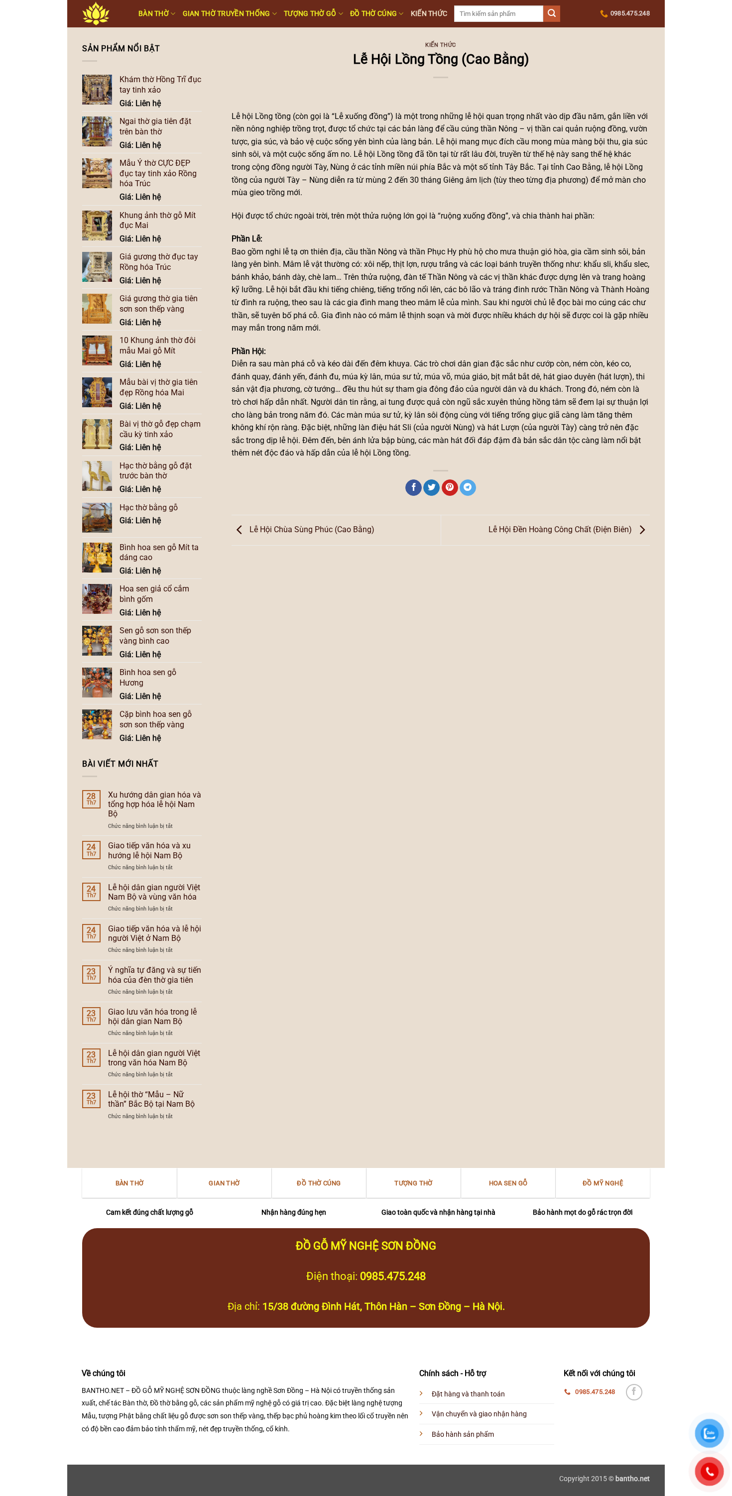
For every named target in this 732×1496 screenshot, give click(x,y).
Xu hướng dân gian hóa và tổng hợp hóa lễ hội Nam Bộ (154, 804)
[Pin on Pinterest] (450, 487)
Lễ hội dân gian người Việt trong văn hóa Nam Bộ (154, 1057)
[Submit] (551, 13)
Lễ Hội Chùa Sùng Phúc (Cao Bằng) (310, 529)
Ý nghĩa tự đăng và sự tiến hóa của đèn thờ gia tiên (154, 974)
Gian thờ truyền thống (226, 13)
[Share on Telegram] (468, 487)
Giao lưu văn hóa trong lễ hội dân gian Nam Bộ (152, 1016)
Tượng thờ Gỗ (310, 13)
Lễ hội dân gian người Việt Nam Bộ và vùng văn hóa (154, 892)
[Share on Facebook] (413, 487)
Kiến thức (429, 13)
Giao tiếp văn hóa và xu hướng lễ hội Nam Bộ (149, 850)
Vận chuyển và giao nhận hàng (479, 1414)
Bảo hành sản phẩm (463, 1434)
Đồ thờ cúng (373, 13)
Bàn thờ (153, 13)
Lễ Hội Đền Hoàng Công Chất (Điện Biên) (561, 529)
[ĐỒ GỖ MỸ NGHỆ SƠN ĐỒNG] (102, 13)
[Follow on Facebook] (634, 1392)
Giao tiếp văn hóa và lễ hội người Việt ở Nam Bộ (154, 933)
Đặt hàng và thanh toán (468, 1394)
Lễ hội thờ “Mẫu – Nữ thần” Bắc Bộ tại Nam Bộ (151, 1099)
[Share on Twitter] (431, 487)
